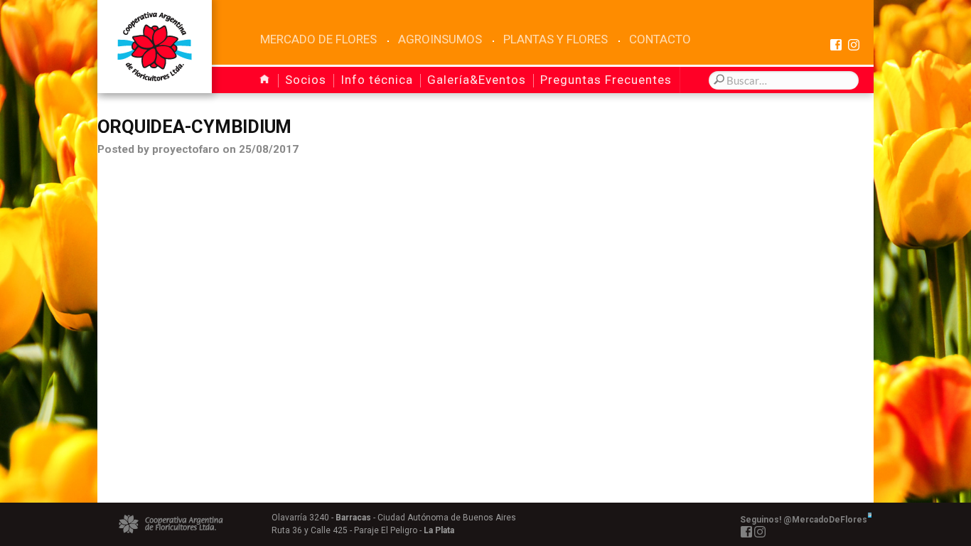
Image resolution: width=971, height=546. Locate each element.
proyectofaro (186, 149)
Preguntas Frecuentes (606, 80)
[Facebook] (835, 44)
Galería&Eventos (476, 80)
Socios (305, 80)
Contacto (660, 39)
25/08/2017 (269, 149)
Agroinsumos (440, 39)
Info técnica (376, 80)
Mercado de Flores (318, 39)
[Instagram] (853, 44)
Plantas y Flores (555, 39)
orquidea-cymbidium (194, 126)
